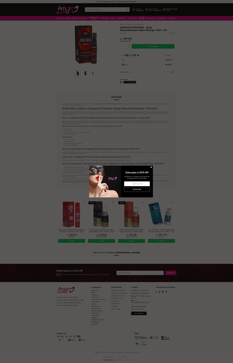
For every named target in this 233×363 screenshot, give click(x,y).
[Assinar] (137, 189)
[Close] (151, 167)
